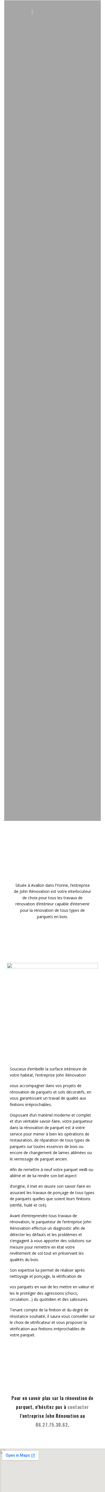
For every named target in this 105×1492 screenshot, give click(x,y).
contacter (78, 1407)
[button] (82, 12)
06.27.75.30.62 (52, 1424)
